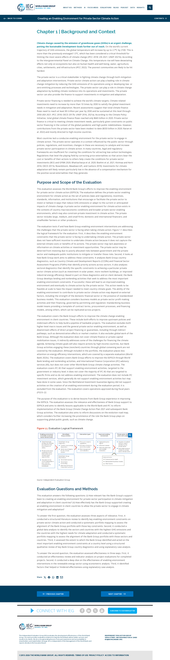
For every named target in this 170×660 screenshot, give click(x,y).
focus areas (93, 7)
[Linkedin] (57, 577)
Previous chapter (54, 594)
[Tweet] (44, 577)
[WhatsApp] (53, 577)
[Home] (36, 7)
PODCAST (124, 7)
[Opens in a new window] (82, 610)
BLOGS (116, 7)
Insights (140, 7)
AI (84, 7)
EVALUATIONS (105, 7)
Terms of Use (81, 655)
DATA (132, 7)
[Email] (61, 577)
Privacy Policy (96, 655)
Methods (78, 7)
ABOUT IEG (67, 7)
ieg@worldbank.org (113, 639)
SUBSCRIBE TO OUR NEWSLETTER (122, 611)
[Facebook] (49, 577)
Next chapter (115, 594)
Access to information (117, 655)
